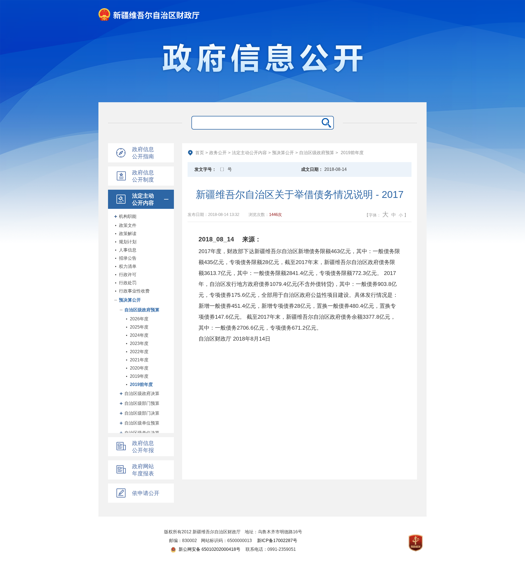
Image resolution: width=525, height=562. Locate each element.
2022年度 (139, 351)
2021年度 (139, 360)
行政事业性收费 (134, 291)
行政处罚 (127, 282)
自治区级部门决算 (141, 413)
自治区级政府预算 (141, 310)
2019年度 (139, 376)
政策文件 (127, 225)
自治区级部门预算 (141, 403)
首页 (199, 152)
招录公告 (127, 258)
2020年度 (139, 368)
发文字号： (205, 169)
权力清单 (127, 266)
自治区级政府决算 (141, 393)
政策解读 (127, 233)
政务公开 (218, 152)
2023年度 (139, 343)
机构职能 (127, 216)
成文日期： (312, 169)
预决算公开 (130, 300)
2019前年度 (141, 384)
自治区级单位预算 (141, 423)
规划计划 (127, 241)
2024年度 (139, 335)
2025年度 (139, 327)
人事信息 (127, 250)
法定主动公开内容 (249, 152)
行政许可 (127, 274)
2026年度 (139, 319)
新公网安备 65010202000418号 (208, 549)
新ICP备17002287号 (277, 540)
